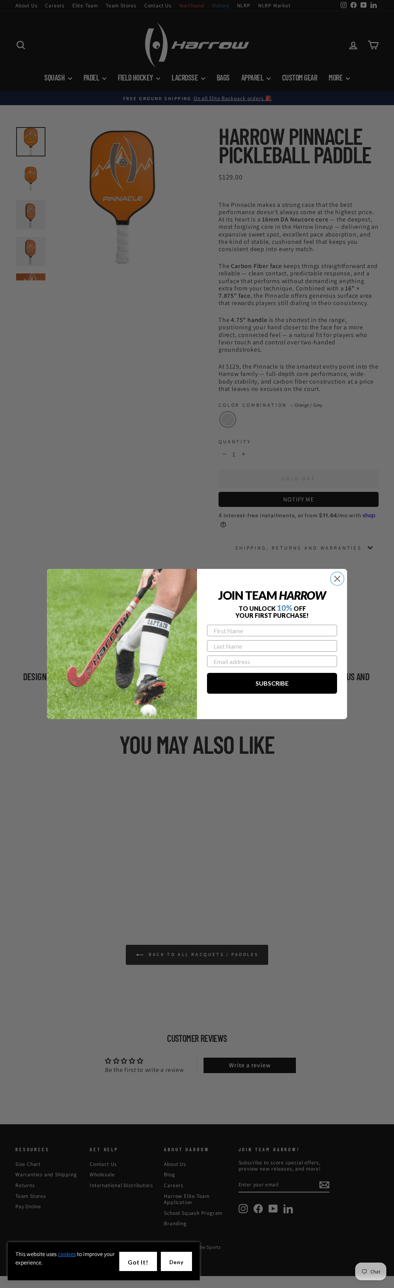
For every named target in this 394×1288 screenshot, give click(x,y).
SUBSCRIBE (272, 683)
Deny (176, 1262)
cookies (67, 1254)
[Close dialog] (337, 578)
